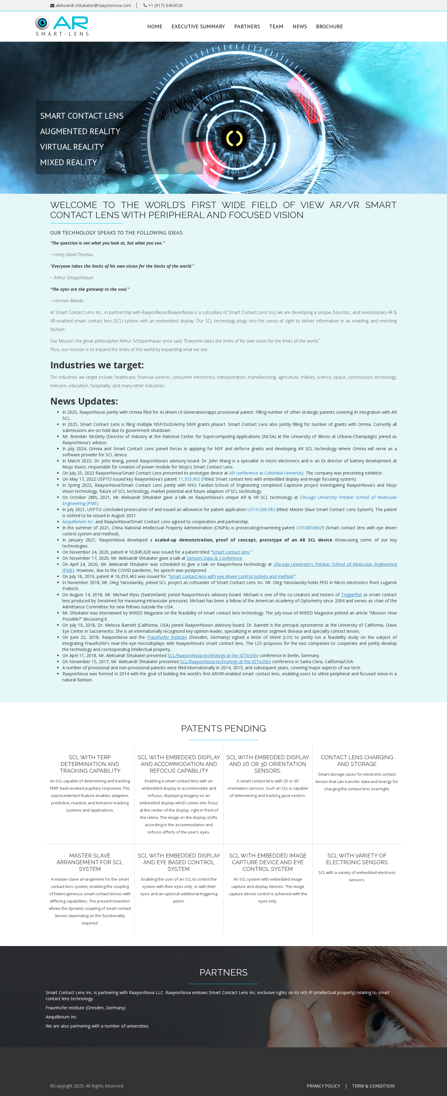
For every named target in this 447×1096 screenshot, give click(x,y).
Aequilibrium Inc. (78, 521)
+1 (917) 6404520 (165, 5)
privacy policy (323, 1086)
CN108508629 (311, 528)
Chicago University (318, 497)
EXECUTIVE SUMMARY (198, 26)
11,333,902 (189, 479)
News (300, 26)
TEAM (276, 26)
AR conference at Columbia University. (266, 473)
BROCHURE (329, 26)
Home (154, 26)
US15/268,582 (261, 509)
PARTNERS (247, 26)
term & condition (373, 1086)
